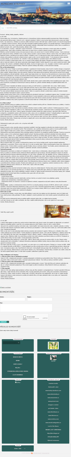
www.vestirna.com (53, 419)
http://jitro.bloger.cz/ (53, 433)
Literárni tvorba (53, 383)
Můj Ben (17, 367)
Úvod (2, 28)
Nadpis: (29, 297)
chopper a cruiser (53, 404)
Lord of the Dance (53, 426)
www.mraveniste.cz (53, 397)
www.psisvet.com (53, 401)
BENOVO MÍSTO (18, 357)
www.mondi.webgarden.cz (53, 422)
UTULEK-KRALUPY (53, 437)
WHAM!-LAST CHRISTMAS (53, 429)
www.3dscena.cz (53, 415)
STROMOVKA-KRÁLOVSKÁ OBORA (17, 371)
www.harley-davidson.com (53, 390)
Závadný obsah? (37, 453)
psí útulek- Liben (53, 408)
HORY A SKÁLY (17, 364)
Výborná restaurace (53, 440)
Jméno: (2, 297)
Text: (1, 303)
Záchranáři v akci (53, 387)
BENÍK (18, 360)
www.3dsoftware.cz (53, 412)
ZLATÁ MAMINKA (18, 375)
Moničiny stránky (13, 4)
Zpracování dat (45, 453)
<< (10, 448)
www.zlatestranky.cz (53, 394)
